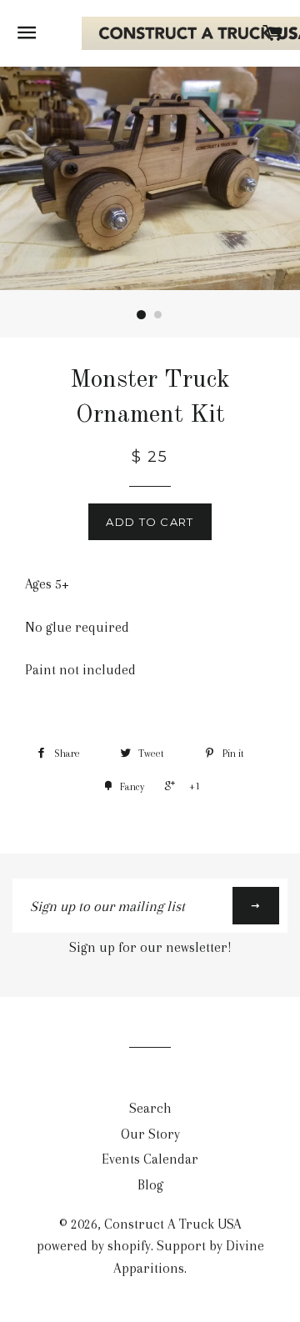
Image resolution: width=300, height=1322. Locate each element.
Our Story (150, 1134)
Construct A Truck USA (173, 1224)
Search (150, 1108)
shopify (129, 1246)
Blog (150, 1185)
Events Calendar (150, 1159)
